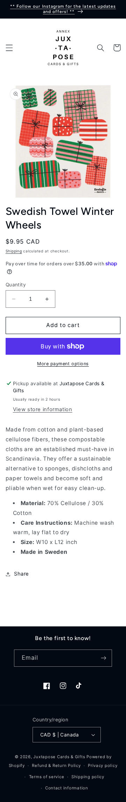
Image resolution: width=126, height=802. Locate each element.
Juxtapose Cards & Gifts (59, 756)
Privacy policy (102, 765)
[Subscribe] (104, 658)
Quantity (16, 284)
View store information (42, 409)
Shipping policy (87, 776)
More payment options (63, 363)
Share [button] (21, 574)
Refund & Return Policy (56, 765)
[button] (9, 48)
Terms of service (46, 776)
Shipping (14, 251)
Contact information (66, 788)
